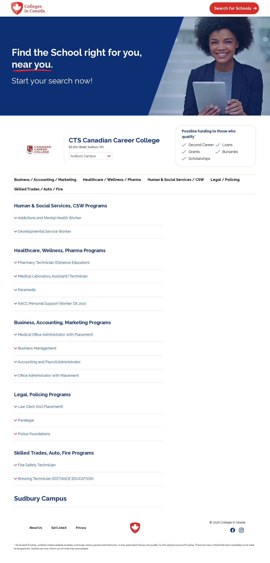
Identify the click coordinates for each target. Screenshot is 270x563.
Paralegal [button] (25, 420)
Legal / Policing (225, 180)
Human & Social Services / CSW (176, 180)
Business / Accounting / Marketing (45, 180)
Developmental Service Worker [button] (44, 231)
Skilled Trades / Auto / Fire (38, 189)
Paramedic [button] (26, 290)
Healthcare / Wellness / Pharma (112, 180)
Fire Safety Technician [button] (36, 465)
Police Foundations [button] (33, 434)
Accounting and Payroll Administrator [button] (49, 362)
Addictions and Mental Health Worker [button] (49, 218)
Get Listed (58, 527)
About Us (35, 527)
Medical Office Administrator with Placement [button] (55, 334)
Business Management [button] (36, 348)
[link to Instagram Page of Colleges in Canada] (241, 531)
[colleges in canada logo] (135, 528)
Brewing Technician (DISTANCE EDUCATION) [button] (55, 479)
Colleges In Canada (232, 522)
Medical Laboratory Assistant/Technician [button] (52, 276)
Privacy (81, 527)
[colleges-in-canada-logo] (28, 8)
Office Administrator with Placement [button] (48, 375)
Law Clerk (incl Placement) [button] (40, 406)
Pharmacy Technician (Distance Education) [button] (53, 262)
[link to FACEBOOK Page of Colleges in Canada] (232, 531)
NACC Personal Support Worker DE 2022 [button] (51, 303)
